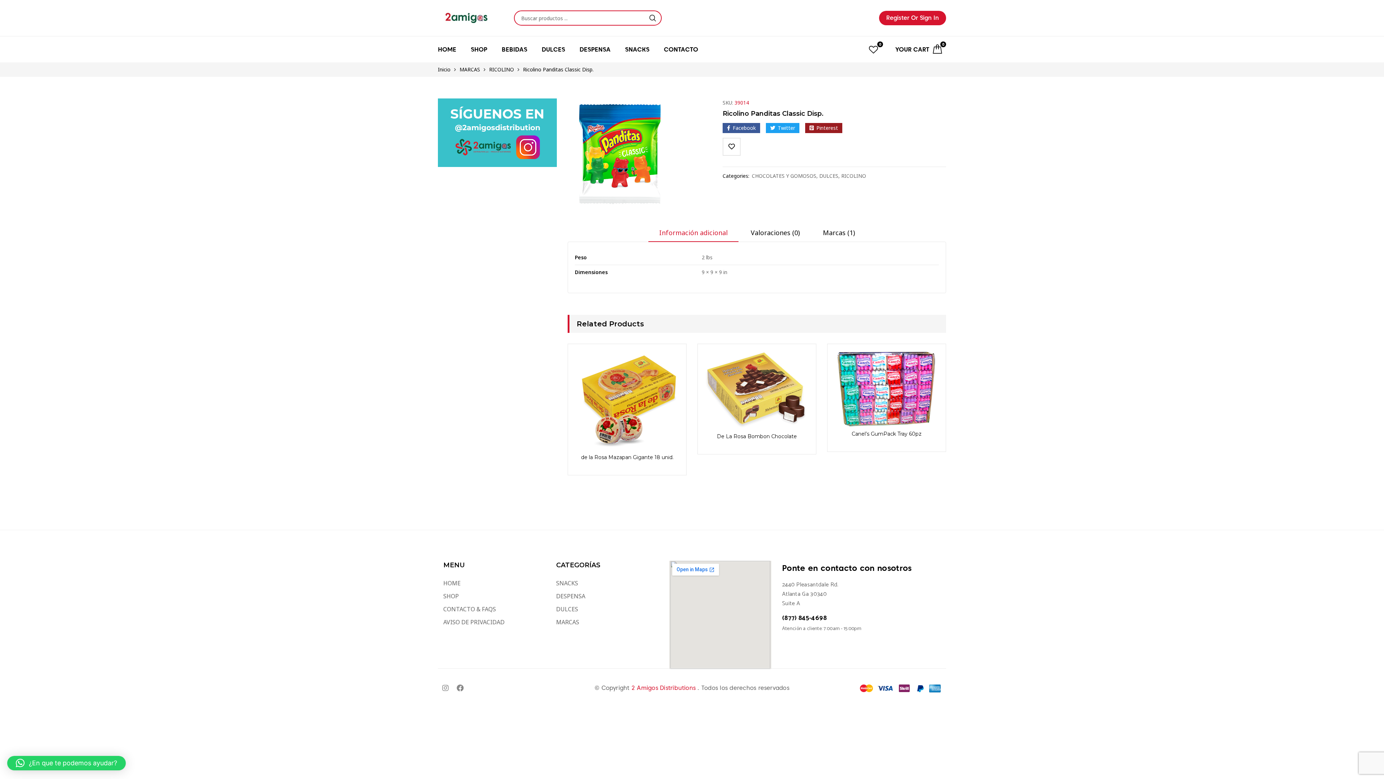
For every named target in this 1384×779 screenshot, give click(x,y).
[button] (66, 763)
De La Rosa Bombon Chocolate (757, 436)
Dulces (553, 49)
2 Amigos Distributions (664, 688)
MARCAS (470, 69)
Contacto (681, 49)
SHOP (451, 596)
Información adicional (693, 232)
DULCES (828, 175)
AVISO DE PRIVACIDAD (474, 622)
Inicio (444, 69)
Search (653, 18)
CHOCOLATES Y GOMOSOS (784, 175)
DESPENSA (570, 596)
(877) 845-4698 (804, 618)
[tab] (693, 235)
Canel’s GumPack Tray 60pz (887, 434)
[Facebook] (460, 688)
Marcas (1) (839, 232)
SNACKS (567, 583)
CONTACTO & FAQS (469, 609)
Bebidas (514, 49)
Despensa (595, 49)
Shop (479, 49)
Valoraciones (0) (775, 232)
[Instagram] (445, 688)
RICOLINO (501, 69)
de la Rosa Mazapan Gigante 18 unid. (627, 457)
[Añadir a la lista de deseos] (732, 147)
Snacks (637, 49)
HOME (447, 49)
